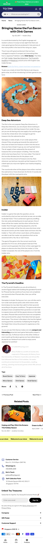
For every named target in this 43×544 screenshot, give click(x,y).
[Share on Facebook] (10, 386)
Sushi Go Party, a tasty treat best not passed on (24, 66)
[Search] (38, 14)
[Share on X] (16, 386)
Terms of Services (28, 506)
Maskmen (14, 60)
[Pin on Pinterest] (22, 386)
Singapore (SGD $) (10, 529)
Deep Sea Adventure (20, 58)
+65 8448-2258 (11, 469)
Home (4, 20)
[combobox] (21, 14)
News (10, 20)
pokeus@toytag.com (13, 475)
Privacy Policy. (6, 508)
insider (10, 58)
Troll (5, 58)
